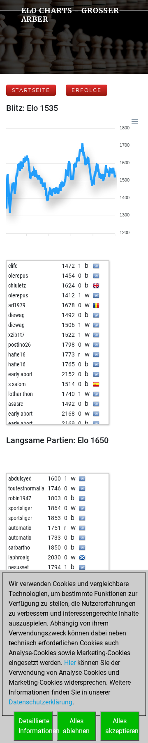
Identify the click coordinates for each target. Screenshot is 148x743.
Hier (70, 663)
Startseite (31, 90)
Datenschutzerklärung (40, 702)
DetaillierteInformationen (35, 726)
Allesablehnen (76, 726)
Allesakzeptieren (122, 726)
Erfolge (87, 90)
